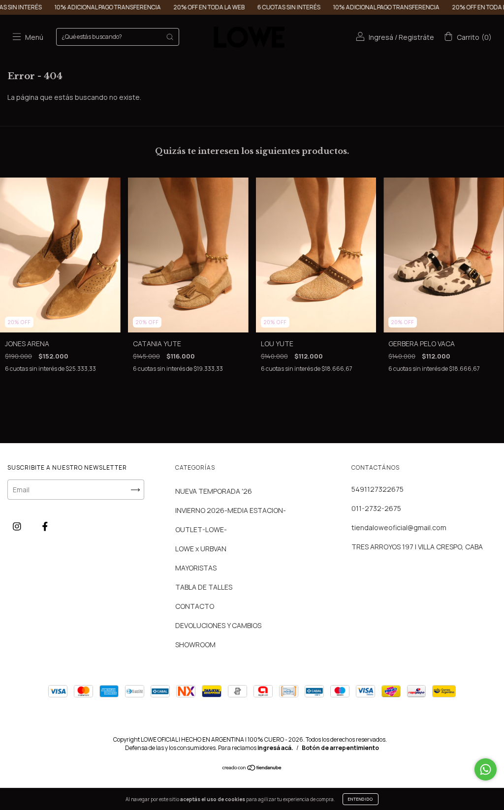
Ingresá (381, 37)
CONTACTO (194, 606)
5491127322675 (377, 489)
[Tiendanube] (252, 768)
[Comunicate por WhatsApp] (485, 769)
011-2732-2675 (376, 508)
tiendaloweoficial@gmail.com (398, 527)
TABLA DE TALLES (203, 587)
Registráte (416, 37)
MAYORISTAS (196, 567)
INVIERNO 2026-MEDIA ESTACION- (230, 510)
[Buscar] (169, 37)
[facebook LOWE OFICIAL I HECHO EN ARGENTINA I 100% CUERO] (45, 526)
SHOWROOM (195, 644)
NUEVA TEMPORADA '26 (213, 491)
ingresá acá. (275, 748)
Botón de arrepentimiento (340, 748)
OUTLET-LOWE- (201, 529)
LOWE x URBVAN (200, 548)
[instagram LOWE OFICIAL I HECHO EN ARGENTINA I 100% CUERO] (17, 526)
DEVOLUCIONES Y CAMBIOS (218, 625)
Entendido (360, 799)
